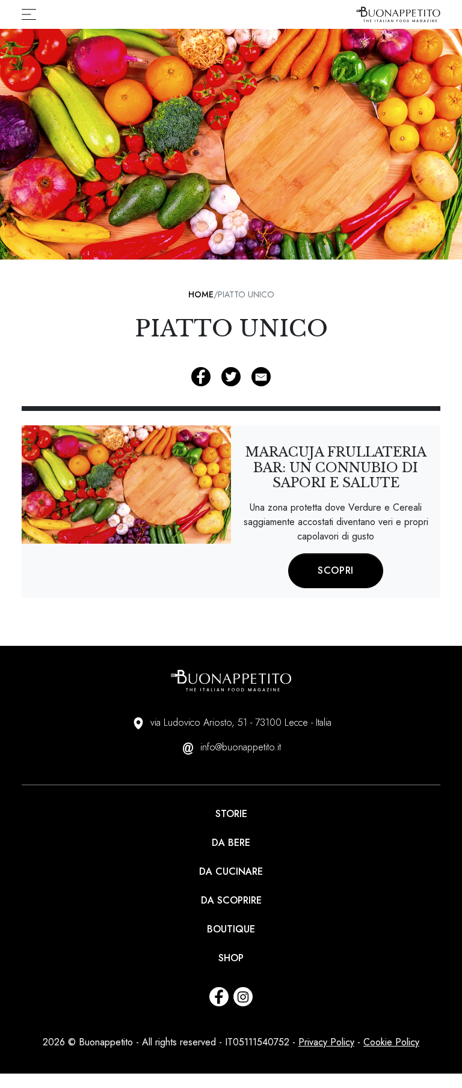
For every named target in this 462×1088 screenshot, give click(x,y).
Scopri (336, 570)
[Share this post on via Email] (261, 377)
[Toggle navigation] (32, 14)
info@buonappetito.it (240, 747)
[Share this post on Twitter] (231, 377)
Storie (231, 814)
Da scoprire (231, 900)
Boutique (231, 929)
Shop (231, 958)
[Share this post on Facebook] (201, 377)
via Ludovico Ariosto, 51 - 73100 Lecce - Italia (240, 722)
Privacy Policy (326, 1042)
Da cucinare (231, 871)
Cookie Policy (391, 1042)
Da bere (231, 842)
